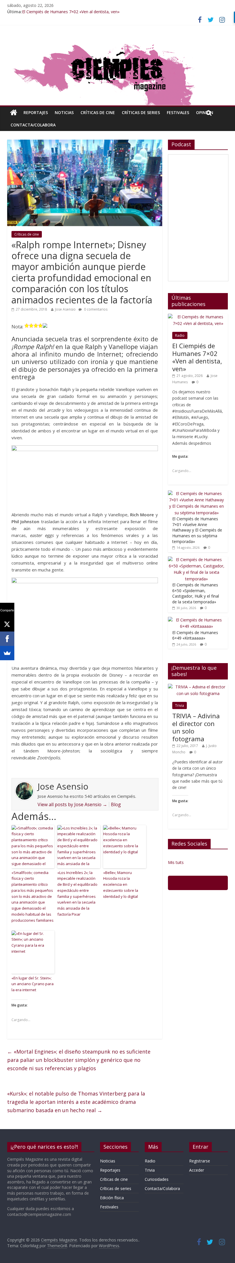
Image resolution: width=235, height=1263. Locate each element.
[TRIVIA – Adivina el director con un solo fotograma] (198, 687)
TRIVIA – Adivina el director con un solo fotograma (196, 727)
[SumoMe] (7, 653)
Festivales (178, 112)
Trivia (179, 705)
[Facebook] (7, 639)
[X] (7, 624)
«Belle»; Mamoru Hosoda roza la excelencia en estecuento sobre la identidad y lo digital (120, 884)
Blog (116, 804)
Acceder (196, 1170)
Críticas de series (141, 112)
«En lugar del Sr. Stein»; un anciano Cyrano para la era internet (32, 984)
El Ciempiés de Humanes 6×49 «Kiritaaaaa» (195, 635)
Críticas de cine (98, 112)
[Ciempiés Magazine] (117, 41)
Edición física (112, 1197)
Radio (180, 335)
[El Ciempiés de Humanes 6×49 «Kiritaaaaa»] (196, 620)
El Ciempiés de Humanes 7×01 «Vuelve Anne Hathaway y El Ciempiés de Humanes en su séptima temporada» (197, 530)
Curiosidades (157, 1179)
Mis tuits (176, 862)
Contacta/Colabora (33, 125)
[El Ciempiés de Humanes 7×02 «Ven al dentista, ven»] (198, 316)
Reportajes (35, 112)
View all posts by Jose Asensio (72, 804)
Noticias (64, 112)
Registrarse (199, 1161)
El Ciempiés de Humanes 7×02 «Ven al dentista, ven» (71, 11)
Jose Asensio (65, 309)
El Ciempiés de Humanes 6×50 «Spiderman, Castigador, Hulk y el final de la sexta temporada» (195, 593)
